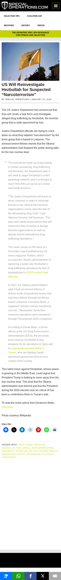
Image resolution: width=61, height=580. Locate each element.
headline (39, 445)
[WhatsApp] (18, 576)
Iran (18, 448)
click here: (7, 407)
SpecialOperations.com (25, 6)
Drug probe (25, 445)
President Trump (12, 451)
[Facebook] (30, 576)
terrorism (33, 454)
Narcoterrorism (42, 448)
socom (28, 451)
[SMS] (6, 576)
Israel (27, 448)
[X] (43, 576)
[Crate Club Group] (30, 560)
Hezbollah (8, 448)
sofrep (43, 451)
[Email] (55, 576)
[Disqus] (30, 503)
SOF (35, 451)
